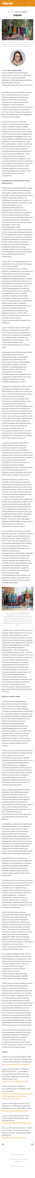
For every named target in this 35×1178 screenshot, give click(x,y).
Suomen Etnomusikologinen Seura (17, 1159)
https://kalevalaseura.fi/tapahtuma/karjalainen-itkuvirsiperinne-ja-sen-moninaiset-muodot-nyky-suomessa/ (17, 1096)
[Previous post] (3, 1144)
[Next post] (32, 1144)
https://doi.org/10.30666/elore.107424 (15, 1081)
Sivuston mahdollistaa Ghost (17, 1166)
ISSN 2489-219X (17, 1161)
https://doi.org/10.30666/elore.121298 (15, 1111)
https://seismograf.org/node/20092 (18, 1064)
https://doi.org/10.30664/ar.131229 (14, 1138)
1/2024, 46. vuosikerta (21, 12)
